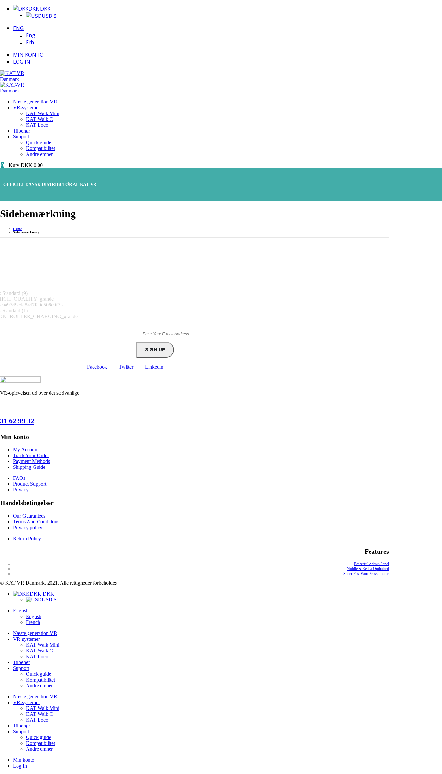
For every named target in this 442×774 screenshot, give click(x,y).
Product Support (29, 484)
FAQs (19, 478)
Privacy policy (27, 527)
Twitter (126, 367)
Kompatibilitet (40, 148)
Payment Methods (31, 461)
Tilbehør (21, 131)
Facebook (97, 367)
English (20, 610)
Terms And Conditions (36, 521)
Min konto (28, 54)
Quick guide (38, 142)
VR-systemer (26, 107)
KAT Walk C (39, 119)
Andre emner (39, 154)
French (33, 622)
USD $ (49, 15)
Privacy (20, 489)
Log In (21, 61)
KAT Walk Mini (42, 113)
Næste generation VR (35, 101)
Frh (30, 42)
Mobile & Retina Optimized (368, 568)
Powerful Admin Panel (371, 564)
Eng (18, 28)
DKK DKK (39, 8)
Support (21, 136)
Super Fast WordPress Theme (366, 573)
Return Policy (27, 538)
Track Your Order (31, 455)
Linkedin (154, 367)
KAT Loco (37, 125)
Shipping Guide (29, 467)
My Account (26, 449)
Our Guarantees (29, 516)
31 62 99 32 (17, 421)
